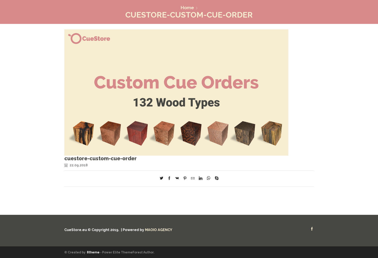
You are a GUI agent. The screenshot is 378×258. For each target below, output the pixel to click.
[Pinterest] (185, 178)
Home (187, 7)
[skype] (216, 178)
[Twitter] (162, 178)
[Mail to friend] (193, 178)
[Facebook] (169, 178)
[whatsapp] (209, 178)
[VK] (177, 178)
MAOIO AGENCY (158, 230)
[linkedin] (201, 178)
